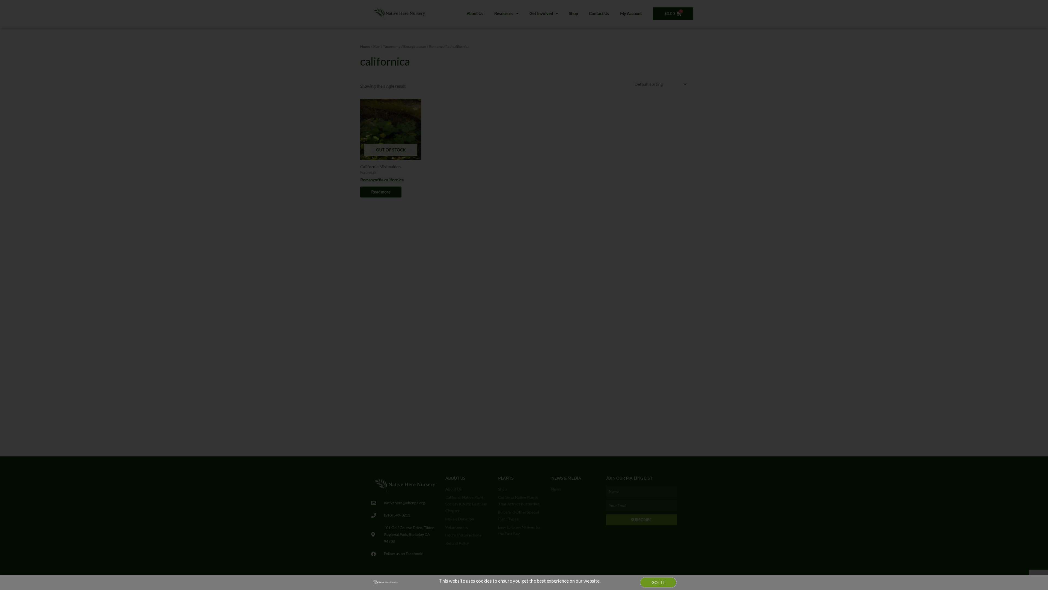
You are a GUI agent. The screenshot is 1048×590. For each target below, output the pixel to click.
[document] (524, 295)
